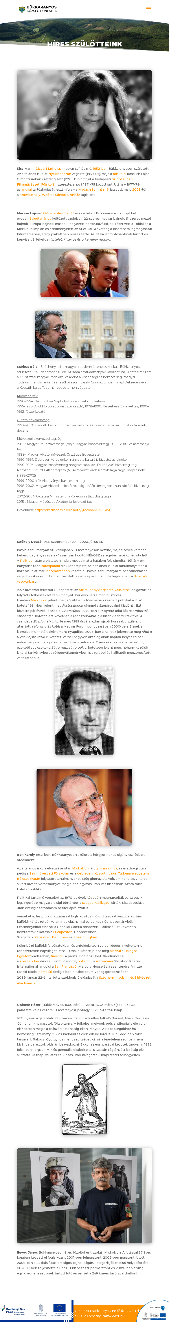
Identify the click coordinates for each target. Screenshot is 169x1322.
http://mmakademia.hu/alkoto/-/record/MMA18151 (72, 510)
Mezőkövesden (57, 571)
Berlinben (60, 937)
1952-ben (100, 169)
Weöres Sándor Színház (61, 195)
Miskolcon (39, 600)
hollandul (85, 961)
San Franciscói (66, 966)
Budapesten (62, 932)
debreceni (85, 873)
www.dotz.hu (113, 1316)
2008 (136, 189)
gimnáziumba (106, 868)
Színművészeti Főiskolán (49, 873)
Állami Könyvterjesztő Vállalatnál (104, 590)
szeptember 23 (62, 213)
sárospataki (50, 566)
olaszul (115, 951)
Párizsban (42, 937)
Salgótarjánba (40, 219)
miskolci (119, 174)
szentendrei (29, 961)
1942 (45, 213)
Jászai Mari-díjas (49, 169)
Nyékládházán (59, 174)
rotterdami (104, 961)
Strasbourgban (85, 937)
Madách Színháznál (93, 189)
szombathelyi (30, 195)
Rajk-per (27, 561)
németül (45, 972)
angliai (26, 189)
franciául (57, 956)
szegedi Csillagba (96, 903)
